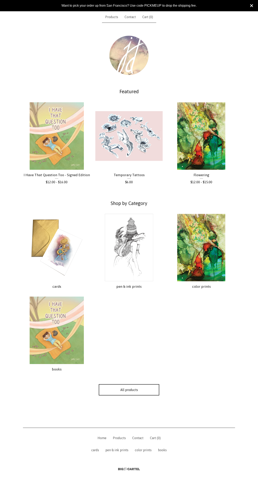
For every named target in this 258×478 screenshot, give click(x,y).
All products (129, 390)
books (162, 450)
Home (102, 438)
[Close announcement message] (251, 5)
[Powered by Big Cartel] (129, 469)
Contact (130, 17)
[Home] (129, 55)
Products (111, 17)
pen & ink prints (116, 450)
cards (95, 450)
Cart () (147, 17)
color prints (143, 450)
